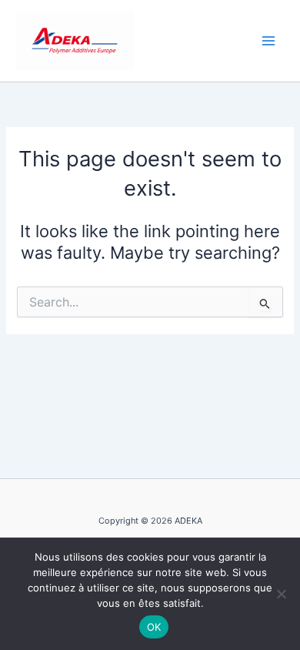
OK (154, 627)
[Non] (280, 593)
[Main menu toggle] (268, 41)
